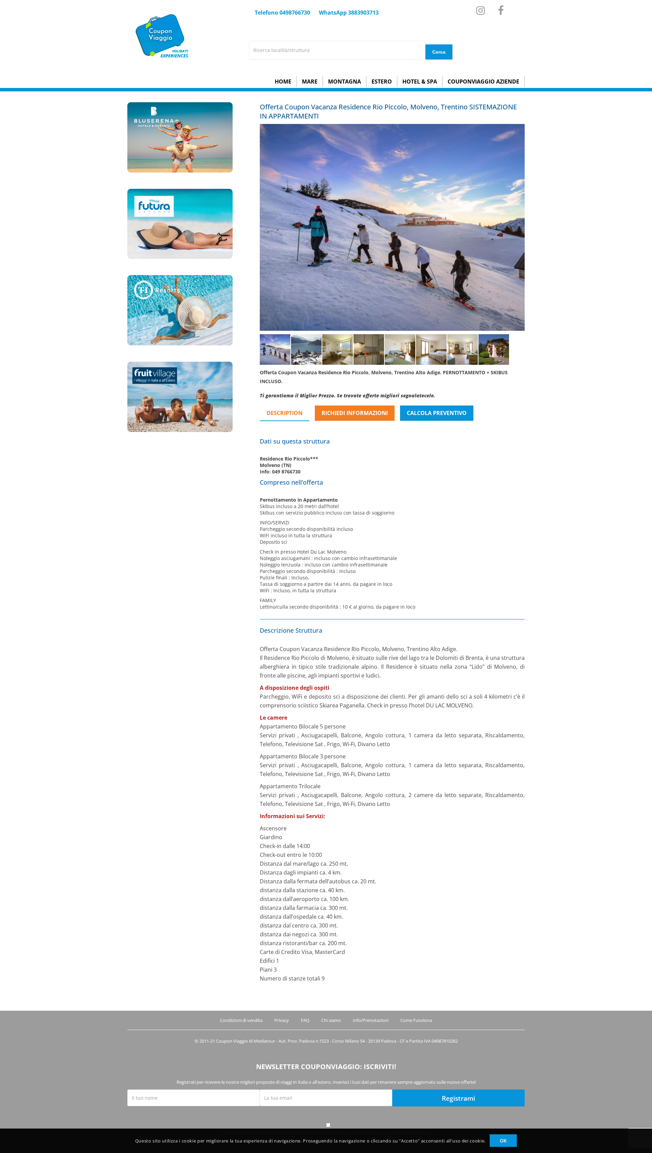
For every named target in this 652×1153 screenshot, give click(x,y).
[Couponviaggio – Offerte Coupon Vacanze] (160, 66)
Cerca (439, 52)
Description (285, 413)
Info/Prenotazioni (370, 1020)
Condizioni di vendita (241, 1020)
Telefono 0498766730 (282, 12)
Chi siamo (331, 1020)
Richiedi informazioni (355, 413)
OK (503, 1140)
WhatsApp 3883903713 (349, 12)
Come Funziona (416, 1020)
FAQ (305, 1020)
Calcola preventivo (437, 413)
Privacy (281, 1020)
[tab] (287, 413)
